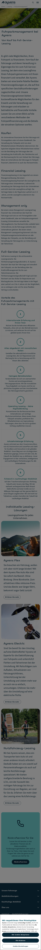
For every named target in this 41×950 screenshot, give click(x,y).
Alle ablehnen (20, 940)
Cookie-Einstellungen (20, 946)
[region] (20, 932)
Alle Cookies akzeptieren (20, 935)
